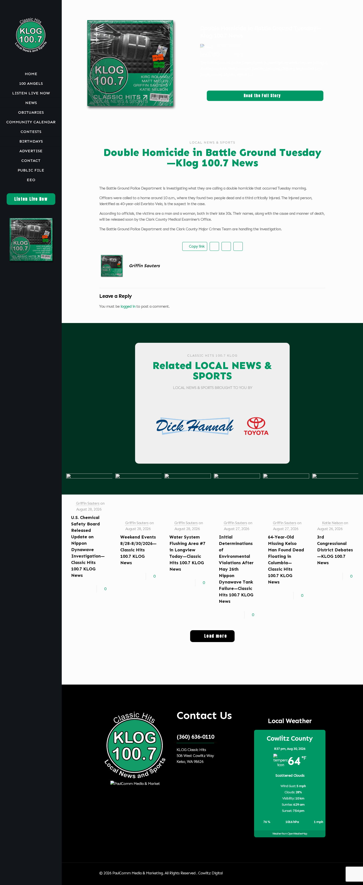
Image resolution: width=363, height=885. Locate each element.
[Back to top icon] (320, 873)
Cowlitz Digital (210, 873)
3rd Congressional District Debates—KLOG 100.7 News (335, 549)
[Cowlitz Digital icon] (37, 878)
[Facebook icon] (25, 878)
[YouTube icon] (31, 878)
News (238, 54)
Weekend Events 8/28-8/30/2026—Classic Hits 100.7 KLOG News (138, 549)
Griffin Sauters (87, 503)
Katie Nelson (332, 522)
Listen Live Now (31, 199)
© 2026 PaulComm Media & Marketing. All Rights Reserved (147, 873)
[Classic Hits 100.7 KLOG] (31, 34)
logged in (128, 306)
